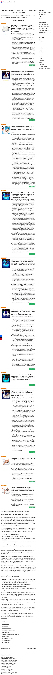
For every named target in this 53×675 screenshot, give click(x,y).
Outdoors (42, 60)
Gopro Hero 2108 (43, 28)
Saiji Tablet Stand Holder (44, 30)
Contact (41, 18)
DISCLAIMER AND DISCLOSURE (45, 5)
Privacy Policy (42, 14)
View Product (32, 65)
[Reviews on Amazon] (6, 34)
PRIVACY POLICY (43, 66)
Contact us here (23, 616)
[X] (1, 337)
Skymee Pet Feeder (43, 24)
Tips (41, 54)
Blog (10, 5)
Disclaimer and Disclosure (45, 12)
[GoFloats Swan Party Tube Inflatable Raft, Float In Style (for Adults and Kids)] (6, 462)
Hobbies (41, 58)
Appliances (41, 52)
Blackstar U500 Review (44, 26)
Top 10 (21, 5)
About (40, 16)
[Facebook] (1, 336)
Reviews (6, 5)
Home (2, 5)
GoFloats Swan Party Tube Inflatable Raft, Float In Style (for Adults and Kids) (23, 459)
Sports (40, 56)
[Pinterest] (1, 339)
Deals (13, 5)
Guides (17, 5)
